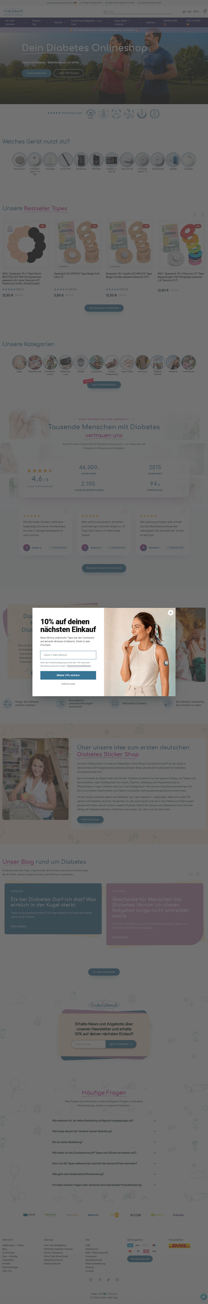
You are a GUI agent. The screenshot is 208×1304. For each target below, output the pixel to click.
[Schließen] (170, 612)
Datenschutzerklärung (79, 665)
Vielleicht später (68, 683)
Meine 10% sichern (68, 675)
